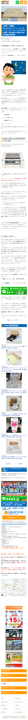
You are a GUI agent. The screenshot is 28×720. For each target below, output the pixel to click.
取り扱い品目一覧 (19, 702)
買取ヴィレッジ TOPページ (14, 320)
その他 (7, 39)
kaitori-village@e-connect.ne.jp (9, 546)
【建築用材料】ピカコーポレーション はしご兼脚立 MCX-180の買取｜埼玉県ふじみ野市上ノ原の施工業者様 (14, 384)
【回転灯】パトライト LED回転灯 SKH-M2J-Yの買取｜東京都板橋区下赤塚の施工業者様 (14, 406)
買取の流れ (3, 705)
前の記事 (8, 463)
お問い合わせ (18, 708)
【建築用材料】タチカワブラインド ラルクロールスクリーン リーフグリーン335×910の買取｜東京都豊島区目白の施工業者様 (14, 361)
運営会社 (3, 712)
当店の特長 (17, 698)
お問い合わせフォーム (14, 517)
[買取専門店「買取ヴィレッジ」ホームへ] (5, 4)
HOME (2, 698)
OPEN (25, 2)
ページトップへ (25, 717)
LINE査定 (17, 2)
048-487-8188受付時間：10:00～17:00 (21, 2)
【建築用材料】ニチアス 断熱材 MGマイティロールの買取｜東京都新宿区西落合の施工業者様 (14, 427)
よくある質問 (4, 708)
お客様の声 (17, 705)
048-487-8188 (14, 513)
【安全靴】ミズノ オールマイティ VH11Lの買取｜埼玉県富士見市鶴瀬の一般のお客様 (14, 338)
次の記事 (20, 463)
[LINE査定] (14, 294)
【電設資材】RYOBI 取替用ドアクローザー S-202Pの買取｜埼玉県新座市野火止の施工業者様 (14, 449)
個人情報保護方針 (19, 712)
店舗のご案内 (4, 702)
